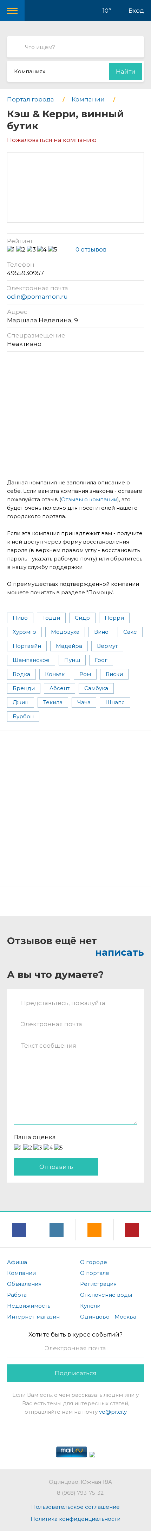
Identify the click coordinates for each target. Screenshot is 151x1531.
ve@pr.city (113, 1411)
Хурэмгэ (24, 631)
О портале (94, 1273)
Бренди (24, 688)
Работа (17, 1294)
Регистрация (98, 1284)
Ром (85, 674)
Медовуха (65, 631)
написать (119, 952)
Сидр (82, 617)
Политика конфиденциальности (75, 1518)
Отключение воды (106, 1294)
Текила (53, 702)
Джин (20, 702)
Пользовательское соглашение (75, 1507)
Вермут (107, 646)
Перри (114, 617)
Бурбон (23, 716)
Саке (130, 631)
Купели (90, 1305)
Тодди (51, 617)
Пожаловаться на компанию (52, 139)
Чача (84, 702)
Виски (114, 674)
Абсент (60, 688)
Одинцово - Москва (108, 1316)
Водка (21, 674)
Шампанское (31, 660)
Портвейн (27, 646)
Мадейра (69, 646)
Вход (136, 10)
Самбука (96, 688)
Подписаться (76, 1373)
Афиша (17, 1262)
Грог (101, 660)
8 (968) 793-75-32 (80, 1492)
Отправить (56, 1166)
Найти (126, 71)
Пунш (72, 660)
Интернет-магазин (33, 1316)
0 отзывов (91, 249)
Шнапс (115, 702)
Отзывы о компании (89, 499)
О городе (93, 1262)
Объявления (24, 1284)
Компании (21, 1273)
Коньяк (55, 674)
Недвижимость (28, 1305)
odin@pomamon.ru (37, 296)
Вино (101, 631)
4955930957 (25, 273)
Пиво (20, 617)
